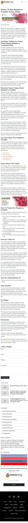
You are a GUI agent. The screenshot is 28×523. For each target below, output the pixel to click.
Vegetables (22, 501)
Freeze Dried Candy (7, 414)
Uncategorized (6, 433)
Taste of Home (6, 159)
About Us (21, 507)
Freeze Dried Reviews (7, 428)
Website (3, 360)
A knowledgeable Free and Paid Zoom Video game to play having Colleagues (18, 400)
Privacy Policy (14, 513)
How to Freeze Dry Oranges (12, 443)
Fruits (15, 501)
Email (2, 354)
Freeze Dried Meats (7, 425)
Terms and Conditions (20, 510)
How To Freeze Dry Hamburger (16, 440)
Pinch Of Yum (6, 153)
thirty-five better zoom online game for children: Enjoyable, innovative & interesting (18, 392)
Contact (4, 510)
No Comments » (11, 26)
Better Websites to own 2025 (18, 386)
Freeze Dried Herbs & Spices (9, 419)
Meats (6, 504)
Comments (3, 365)
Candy (10, 501)
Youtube (11, 510)
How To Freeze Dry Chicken (17, 445)
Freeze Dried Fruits (7, 416)
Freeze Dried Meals (5, 24)
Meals (21, 504)
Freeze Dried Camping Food (9, 411)
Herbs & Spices (14, 504)
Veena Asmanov (7, 155)
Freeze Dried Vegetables (8, 430)
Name (2, 349)
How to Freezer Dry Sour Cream (15, 442)
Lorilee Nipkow (4, 447)
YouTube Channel (7, 341)
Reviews (15, 507)
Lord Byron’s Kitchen (8, 156)
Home (4, 501)
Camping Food (7, 507)
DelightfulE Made (7, 158)
